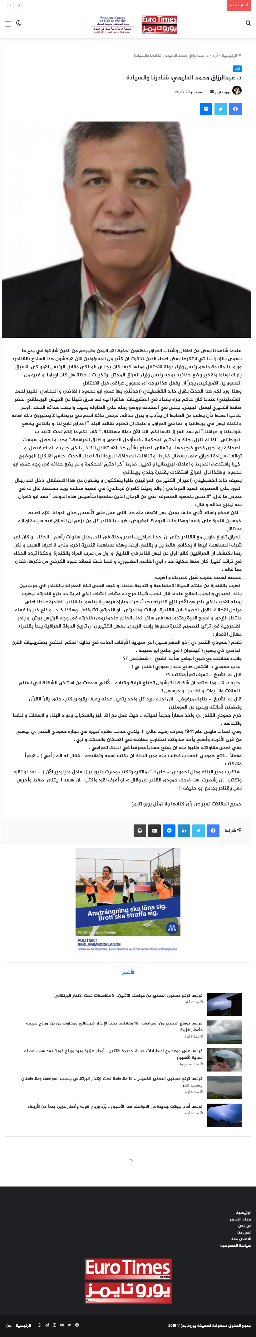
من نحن (244, 1226)
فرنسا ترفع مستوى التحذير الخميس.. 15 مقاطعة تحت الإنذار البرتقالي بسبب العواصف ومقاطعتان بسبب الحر (112, 1082)
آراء (215, 55)
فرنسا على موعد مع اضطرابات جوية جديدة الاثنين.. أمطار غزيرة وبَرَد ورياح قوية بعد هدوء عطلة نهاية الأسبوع (113, 1054)
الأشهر (128, 972)
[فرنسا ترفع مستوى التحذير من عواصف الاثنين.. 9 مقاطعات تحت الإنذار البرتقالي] (224, 1004)
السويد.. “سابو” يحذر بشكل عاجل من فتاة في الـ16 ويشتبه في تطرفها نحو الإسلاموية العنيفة (143, 5)
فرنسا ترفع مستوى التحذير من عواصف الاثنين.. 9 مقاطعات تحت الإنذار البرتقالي (128, 995)
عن (9, 1325)
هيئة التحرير (240, 1219)
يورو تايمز (222, 92)
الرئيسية (230, 55)
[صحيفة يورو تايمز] (128, 25)
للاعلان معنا (240, 1239)
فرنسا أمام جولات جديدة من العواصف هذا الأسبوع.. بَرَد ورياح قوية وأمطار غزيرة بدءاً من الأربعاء (115, 1106)
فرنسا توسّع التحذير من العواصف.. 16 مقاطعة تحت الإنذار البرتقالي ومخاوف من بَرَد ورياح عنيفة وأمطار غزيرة (114, 1027)
